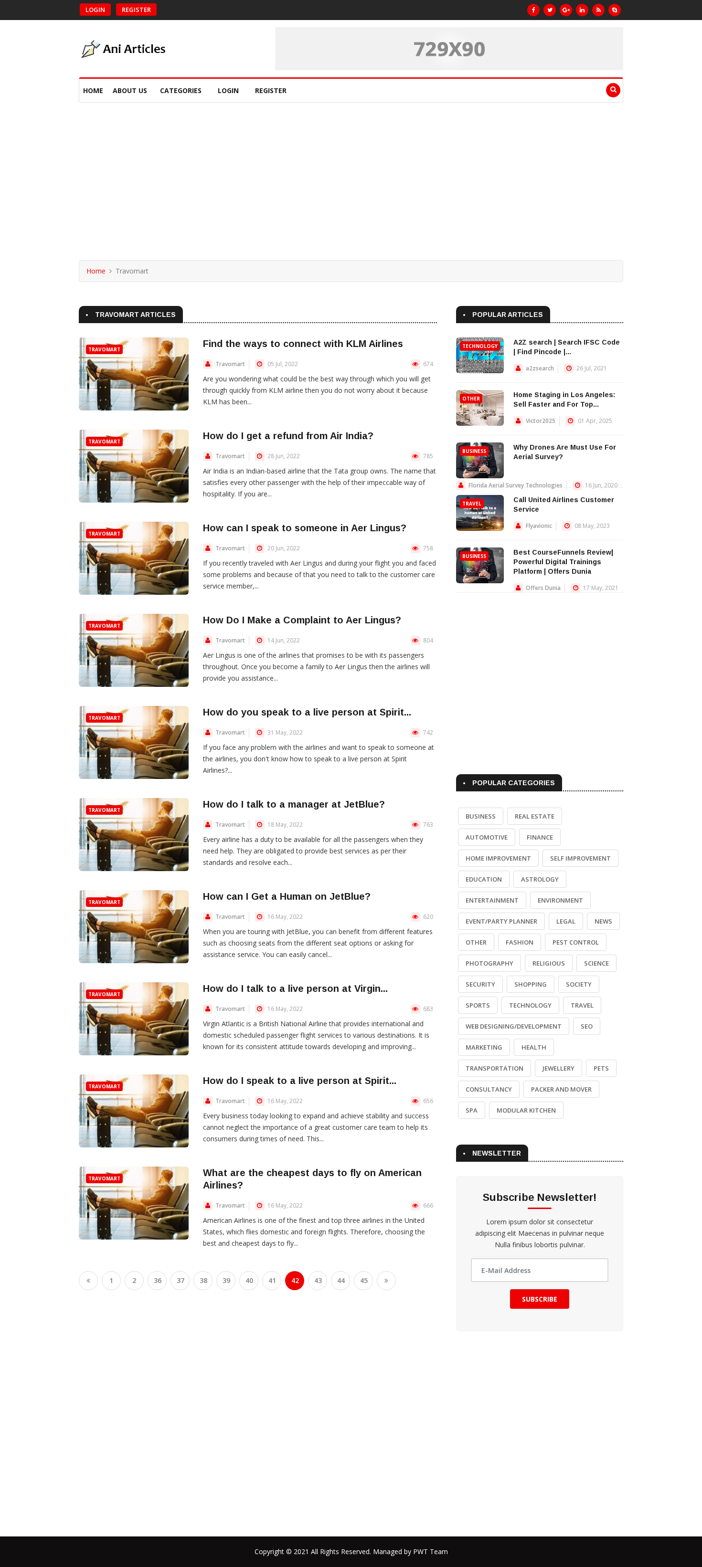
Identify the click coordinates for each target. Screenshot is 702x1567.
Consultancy (489, 1089)
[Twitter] (549, 10)
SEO (587, 1026)
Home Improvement (498, 858)
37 (180, 1280)
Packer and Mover (561, 1089)
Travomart (104, 349)
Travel (471, 503)
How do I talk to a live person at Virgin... (295, 988)
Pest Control (576, 942)
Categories (181, 90)
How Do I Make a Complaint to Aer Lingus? (302, 620)
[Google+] (566, 10)
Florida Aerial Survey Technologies (515, 485)
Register (136, 9)
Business (474, 451)
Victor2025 (540, 421)
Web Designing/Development (514, 1026)
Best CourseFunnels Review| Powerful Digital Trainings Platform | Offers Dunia (563, 561)
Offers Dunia (543, 588)
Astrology (540, 879)
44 (341, 1280)
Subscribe (539, 1299)
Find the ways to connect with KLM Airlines (303, 343)
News (603, 921)
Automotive (487, 837)
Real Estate (534, 816)
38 (203, 1280)
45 (364, 1280)
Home (93, 90)
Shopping (530, 984)
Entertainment (492, 900)
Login (95, 9)
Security (480, 984)
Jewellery (558, 1068)
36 (157, 1280)
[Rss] (598, 10)
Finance (540, 837)
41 (272, 1280)
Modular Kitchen (526, 1110)
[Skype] (614, 10)
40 (249, 1280)
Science (596, 963)
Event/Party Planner (501, 921)
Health (533, 1047)
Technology (480, 346)
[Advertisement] (351, 174)
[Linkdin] (582, 10)
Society (579, 984)
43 (318, 1280)
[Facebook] (533, 10)
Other (471, 398)
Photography (489, 963)
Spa (472, 1110)
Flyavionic (539, 526)
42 (295, 1280)
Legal (565, 921)
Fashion (519, 942)
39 (226, 1280)
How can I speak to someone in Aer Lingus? (304, 528)
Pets (601, 1068)
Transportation (494, 1068)
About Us (130, 90)
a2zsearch (540, 368)
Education (484, 879)
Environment (560, 900)
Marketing (484, 1047)
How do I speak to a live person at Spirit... (299, 1080)
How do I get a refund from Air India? (288, 436)
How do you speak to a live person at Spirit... (307, 712)
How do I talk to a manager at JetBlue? (294, 804)
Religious (548, 963)
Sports (478, 1005)
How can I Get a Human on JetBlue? (287, 896)
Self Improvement (580, 858)
